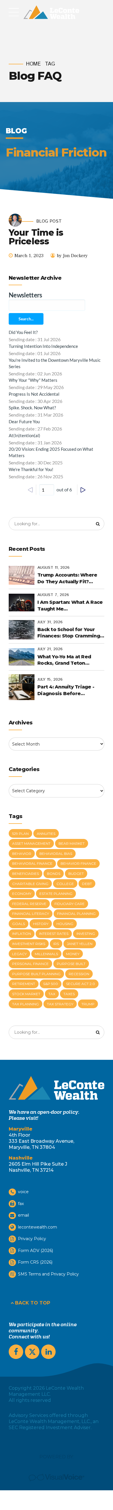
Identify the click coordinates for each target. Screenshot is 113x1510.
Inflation (21, 933)
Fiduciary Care (69, 904)
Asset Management (31, 843)
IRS (56, 944)
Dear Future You (24, 421)
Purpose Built (71, 964)
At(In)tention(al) (24, 435)
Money (72, 954)
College (65, 884)
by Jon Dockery (72, 256)
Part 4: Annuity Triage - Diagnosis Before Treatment (65, 690)
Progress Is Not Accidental (34, 394)
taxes (69, 994)
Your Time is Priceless (36, 237)
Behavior (21, 853)
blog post (49, 221)
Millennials (46, 954)
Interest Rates (53, 933)
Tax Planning (25, 1004)
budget (76, 873)
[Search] (98, 524)
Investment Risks (28, 944)
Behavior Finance (78, 863)
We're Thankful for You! (31, 469)
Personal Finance (30, 964)
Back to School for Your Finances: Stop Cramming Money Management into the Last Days (68, 633)
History (40, 924)
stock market (26, 994)
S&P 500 (50, 984)
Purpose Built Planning (36, 974)
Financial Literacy (30, 913)
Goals (18, 924)
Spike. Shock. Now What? (32, 407)
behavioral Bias (55, 853)
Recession (79, 974)
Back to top (32, 1303)
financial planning (76, 913)
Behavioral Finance (32, 863)
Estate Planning (55, 893)
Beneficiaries (25, 873)
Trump (87, 1004)
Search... (26, 318)
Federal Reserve (29, 904)
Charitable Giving (30, 884)
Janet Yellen (79, 944)
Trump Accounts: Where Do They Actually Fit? (67, 578)
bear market (72, 843)
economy (21, 893)
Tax (51, 994)
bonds (53, 873)
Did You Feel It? (23, 332)
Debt (87, 884)
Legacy (19, 954)
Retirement (23, 984)
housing (65, 924)
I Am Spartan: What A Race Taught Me (70, 605)
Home (33, 64)
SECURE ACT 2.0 (80, 984)
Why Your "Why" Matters (33, 380)
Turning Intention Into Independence (43, 346)
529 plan (20, 833)
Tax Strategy (60, 1004)
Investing (85, 933)
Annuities (46, 833)
